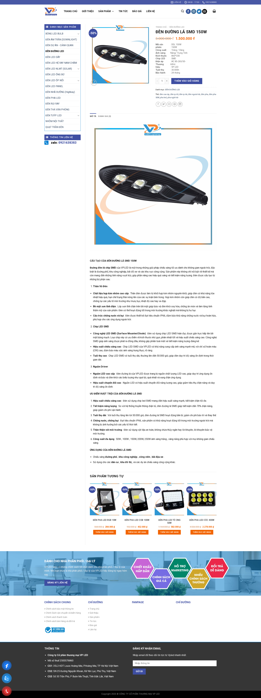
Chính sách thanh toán (56, 617)
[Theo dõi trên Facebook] (188, 11)
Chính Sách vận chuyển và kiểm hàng (63, 613)
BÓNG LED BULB (54, 33)
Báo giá (137, 11)
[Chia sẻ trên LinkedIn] (180, 104)
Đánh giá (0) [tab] (104, 116)
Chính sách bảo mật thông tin (59, 609)
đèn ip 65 (174, 94)
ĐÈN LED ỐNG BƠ (54, 74)
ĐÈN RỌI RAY (52, 103)
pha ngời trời (173, 97)
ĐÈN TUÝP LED (53, 115)
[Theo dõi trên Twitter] (199, 11)
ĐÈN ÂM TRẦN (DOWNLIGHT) (61, 39)
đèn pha (204, 94)
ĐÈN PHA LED (53, 97)
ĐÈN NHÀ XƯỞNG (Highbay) (60, 92)
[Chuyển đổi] (78, 34)
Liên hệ (150, 11)
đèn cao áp (164, 94)
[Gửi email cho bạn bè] (169, 104)
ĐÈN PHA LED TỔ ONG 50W (169, 521)
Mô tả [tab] (93, 116)
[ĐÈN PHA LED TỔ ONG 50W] (169, 499)
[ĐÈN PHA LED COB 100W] (137, 499)
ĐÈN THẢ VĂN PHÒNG (57, 109)
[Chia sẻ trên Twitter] (163, 104)
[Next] (216, 510)
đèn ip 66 (183, 94)
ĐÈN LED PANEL (54, 86)
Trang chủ (70, 11)
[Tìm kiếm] (182, 11)
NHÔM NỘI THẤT (54, 121)
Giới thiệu (88, 11)
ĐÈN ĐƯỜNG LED (54, 51)
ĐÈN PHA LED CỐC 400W (201, 520)
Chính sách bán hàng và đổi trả (60, 621)
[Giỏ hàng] (214, 11)
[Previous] (90, 510)
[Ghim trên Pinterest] (174, 104)
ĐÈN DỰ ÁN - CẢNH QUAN (59, 45)
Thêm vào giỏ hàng (186, 81)
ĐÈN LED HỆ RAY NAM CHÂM (61, 62)
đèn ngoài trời (194, 94)
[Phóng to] (94, 83)
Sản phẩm (104, 11)
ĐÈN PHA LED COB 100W (137, 520)
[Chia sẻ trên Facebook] (158, 104)
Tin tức (123, 11)
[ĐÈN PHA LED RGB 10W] (104, 499)
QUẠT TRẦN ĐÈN (54, 127)
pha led (163, 97)
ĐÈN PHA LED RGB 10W (104, 520)
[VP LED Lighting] (50, 11)
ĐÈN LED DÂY (52, 57)
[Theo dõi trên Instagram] (193, 11)
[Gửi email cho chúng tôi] (204, 11)
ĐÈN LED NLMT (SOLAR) (58, 68)
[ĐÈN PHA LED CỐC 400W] (202, 499)
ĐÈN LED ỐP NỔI (54, 80)
